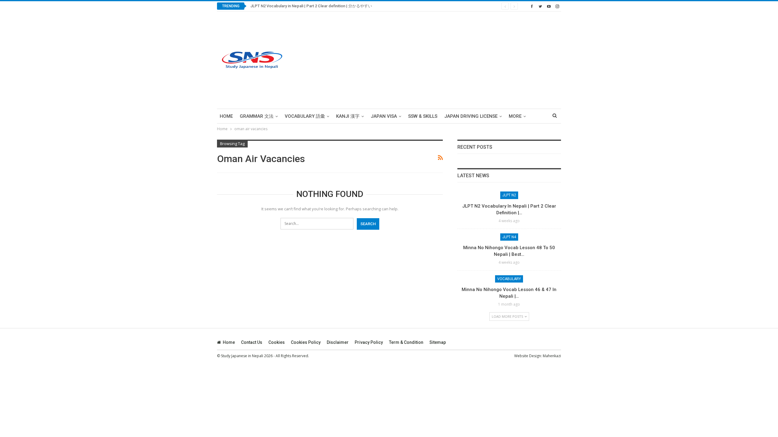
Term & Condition (406, 342)
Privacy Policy (369, 342)
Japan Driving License (470, 116)
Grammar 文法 (257, 116)
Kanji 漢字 (348, 116)
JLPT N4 (509, 237)
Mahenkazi (552, 355)
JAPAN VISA (384, 116)
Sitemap (437, 342)
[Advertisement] (448, 60)
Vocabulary (509, 279)
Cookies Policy (306, 342)
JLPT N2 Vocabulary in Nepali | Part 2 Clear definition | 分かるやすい (311, 6)
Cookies (276, 342)
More (515, 116)
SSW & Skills (422, 116)
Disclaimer (338, 342)
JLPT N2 (509, 195)
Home (226, 116)
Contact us (251, 342)
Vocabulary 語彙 (305, 116)
